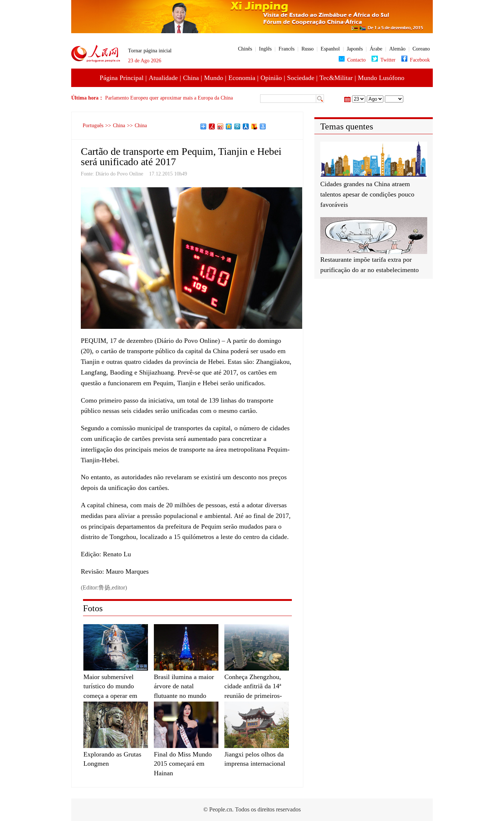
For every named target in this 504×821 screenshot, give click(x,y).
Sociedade (300, 77)
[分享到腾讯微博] (237, 126)
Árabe (376, 49)
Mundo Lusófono (381, 77)
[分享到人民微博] (212, 126)
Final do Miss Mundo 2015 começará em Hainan (183, 763)
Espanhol (330, 49)
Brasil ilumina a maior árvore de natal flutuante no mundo (184, 686)
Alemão (397, 49)
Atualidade (163, 77)
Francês (286, 49)
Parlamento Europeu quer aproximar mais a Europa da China (169, 98)
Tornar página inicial (150, 50)
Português (93, 125)
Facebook (420, 60)
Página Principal (122, 77)
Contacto (356, 60)
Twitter (388, 60)
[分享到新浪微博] (220, 126)
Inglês (265, 49)
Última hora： (88, 98)
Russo (307, 49)
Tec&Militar (336, 77)
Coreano (421, 49)
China (191, 77)
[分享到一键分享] (263, 126)
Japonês (355, 49)
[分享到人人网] (246, 126)
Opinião (271, 77)
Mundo (213, 77)
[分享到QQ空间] (229, 126)
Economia (241, 77)
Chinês (245, 49)
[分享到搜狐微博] (254, 126)
